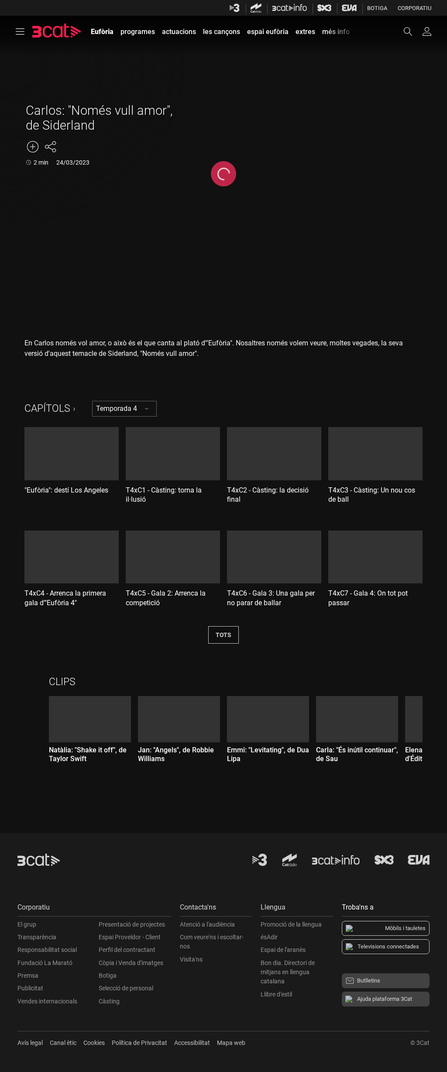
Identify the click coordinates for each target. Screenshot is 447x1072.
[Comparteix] (50, 147)
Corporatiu (414, 8)
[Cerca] (412, 31)
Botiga (377, 8)
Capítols (47, 408)
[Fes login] (427, 31)
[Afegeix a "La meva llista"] (33, 147)
